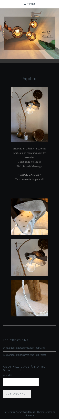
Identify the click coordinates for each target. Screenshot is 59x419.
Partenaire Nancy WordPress (19, 412)
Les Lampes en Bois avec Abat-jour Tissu (24, 347)
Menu (31, 4)
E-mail (7, 375)
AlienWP (29, 415)
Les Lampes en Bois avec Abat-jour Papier (24, 355)
